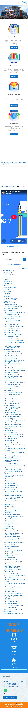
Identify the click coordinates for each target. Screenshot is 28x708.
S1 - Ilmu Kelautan (11, 458)
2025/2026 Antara (9, 505)
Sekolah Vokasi (9, 405)
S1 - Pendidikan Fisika (12, 395)
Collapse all (24, 268)
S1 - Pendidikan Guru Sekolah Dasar (14, 427)
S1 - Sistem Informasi (12, 324)
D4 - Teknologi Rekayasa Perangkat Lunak (13, 408)
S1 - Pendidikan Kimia (12, 386)
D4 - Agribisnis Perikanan (13, 414)
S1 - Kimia (8, 388)
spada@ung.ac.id (12, 686)
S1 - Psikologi (9, 419)
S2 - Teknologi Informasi (13, 354)
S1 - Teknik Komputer (11, 330)
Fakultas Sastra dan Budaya (13, 495)
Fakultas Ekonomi (9, 430)
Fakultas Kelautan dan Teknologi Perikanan (14, 445)
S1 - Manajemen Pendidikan (14, 421)
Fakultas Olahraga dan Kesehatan (11, 461)
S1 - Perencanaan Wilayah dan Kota (15, 343)
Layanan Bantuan (9, 275)
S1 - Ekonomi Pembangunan (14, 436)
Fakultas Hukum (9, 441)
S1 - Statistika (9, 397)
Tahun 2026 (7, 292)
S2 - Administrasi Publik (12, 364)
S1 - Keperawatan (10, 464)
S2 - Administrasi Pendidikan (14, 368)
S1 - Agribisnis (9, 483)
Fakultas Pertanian (10, 481)
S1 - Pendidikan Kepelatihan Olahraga (14, 472)
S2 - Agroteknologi (11, 374)
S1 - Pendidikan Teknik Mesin (14, 326)
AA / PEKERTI (7, 290)
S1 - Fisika (8, 390)
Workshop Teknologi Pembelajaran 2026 (10, 299)
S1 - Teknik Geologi (11, 399)
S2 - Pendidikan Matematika (14, 370)
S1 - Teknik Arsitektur (11, 328)
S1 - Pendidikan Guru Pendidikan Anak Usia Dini (13, 423)
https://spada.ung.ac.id (14, 682)
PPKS (4, 285)
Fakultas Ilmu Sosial (10, 304)
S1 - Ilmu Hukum (10, 443)
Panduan (7, 277)
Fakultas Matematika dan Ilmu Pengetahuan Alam (14, 377)
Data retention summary (12, 694)
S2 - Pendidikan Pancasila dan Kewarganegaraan (15, 361)
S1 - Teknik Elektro (10, 338)
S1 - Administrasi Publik (12, 306)
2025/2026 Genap (9, 302)
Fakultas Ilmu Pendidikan (12, 417)
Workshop (6, 296)
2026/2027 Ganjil (8, 529)
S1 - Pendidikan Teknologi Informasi (13, 321)
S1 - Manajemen (10, 439)
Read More (14, 47)
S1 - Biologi (8, 401)
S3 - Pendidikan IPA (11, 356)
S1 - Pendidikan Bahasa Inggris (15, 501)
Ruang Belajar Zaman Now (8, 186)
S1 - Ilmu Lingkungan (11, 384)
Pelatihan (7, 273)
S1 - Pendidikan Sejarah (12, 316)
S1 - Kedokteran (10, 489)
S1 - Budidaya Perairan (12, 456)
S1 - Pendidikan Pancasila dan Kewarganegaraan (15, 313)
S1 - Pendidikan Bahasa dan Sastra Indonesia (14, 498)
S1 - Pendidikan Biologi (12, 403)
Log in (24, 2)
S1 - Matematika (10, 380)
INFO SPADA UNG (8, 271)
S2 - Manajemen (10, 366)
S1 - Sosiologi (9, 310)
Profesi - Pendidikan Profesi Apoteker (14, 476)
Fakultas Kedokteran (10, 487)
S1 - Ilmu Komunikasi (11, 308)
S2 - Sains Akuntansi (11, 372)
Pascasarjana (8, 350)
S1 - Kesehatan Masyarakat (14, 466)
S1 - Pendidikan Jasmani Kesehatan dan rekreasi (13, 468)
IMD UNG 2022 (8, 283)
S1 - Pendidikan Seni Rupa (13, 340)
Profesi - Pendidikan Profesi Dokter (14, 492)
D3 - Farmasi (9, 527)
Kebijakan (7, 281)
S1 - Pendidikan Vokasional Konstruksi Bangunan (13, 335)
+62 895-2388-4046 (13, 684)
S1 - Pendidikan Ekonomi (13, 434)
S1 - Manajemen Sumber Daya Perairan (15, 449)
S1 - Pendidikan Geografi (13, 393)
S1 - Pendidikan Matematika (14, 382)
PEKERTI (7, 294)
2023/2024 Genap (10, 287)
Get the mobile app (11, 697)
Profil (5, 279)
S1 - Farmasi (9, 479)
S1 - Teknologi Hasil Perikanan (14, 452)
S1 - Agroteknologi (11, 485)
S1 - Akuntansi (9, 432)
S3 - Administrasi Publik (12, 352)
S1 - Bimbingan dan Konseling (14, 539)
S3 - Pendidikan (10, 358)
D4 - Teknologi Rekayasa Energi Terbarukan (13, 347)
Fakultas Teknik (9, 318)
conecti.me (18, 706)
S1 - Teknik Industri (11, 332)
